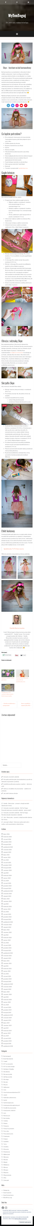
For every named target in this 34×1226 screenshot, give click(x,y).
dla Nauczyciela (7, 1077)
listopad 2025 (7, 844)
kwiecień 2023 (7, 906)
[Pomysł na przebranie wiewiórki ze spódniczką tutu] (22, 673)
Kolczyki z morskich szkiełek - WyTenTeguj (16, 808)
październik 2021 (8, 953)
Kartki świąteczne (8, 1102)
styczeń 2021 (7, 976)
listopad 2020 (7, 981)
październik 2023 (8, 891)
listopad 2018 (7, 1043)
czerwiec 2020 (7, 994)
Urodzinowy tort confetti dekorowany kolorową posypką (7, 694)
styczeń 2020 (7, 1007)
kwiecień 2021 (7, 968)
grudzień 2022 (7, 917)
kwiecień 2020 (7, 999)
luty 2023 (6, 911)
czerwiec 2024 (7, 870)
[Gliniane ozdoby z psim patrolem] (7, 673)
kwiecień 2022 (7, 937)
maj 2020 (6, 997)
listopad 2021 (7, 950)
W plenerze (6, 1152)
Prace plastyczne (8, 1133)
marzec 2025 (7, 857)
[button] (17, 118)
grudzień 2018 (7, 1041)
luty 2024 (6, 880)
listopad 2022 (7, 919)
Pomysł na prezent (8, 1128)
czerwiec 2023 (7, 901)
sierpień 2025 (7, 852)
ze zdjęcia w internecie (16, 352)
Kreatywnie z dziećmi (9, 1110)
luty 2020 (6, 1004)
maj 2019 (6, 1028)
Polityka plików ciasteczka (20, 1218)
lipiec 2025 (6, 855)
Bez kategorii (7, 1056)
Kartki (5, 1100)
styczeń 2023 (7, 914)
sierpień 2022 (7, 927)
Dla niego (6, 1079)
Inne (4, 1090)
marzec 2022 (7, 940)
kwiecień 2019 (7, 1030)
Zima (4, 1177)
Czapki (5, 1061)
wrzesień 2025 (7, 849)
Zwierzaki (6, 1180)
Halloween (6, 1087)
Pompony (6, 1126)
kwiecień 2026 (7, 836)
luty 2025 (6, 860)
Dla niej (5, 1082)
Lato (4, 1113)
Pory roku (6, 1131)
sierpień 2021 (7, 958)
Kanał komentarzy (8, 1195)
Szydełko (6, 1141)
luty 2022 (6, 942)
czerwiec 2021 (7, 963)
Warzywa (6, 1157)
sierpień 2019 (7, 1020)
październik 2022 (8, 922)
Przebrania (6, 1136)
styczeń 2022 (7, 945)
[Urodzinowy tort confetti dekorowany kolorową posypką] (7, 687)
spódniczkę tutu (23, 168)
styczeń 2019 (7, 1038)
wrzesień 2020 (7, 986)
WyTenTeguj (17, 15)
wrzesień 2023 (7, 893)
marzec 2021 (7, 971)
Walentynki (6, 1154)
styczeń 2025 (7, 862)
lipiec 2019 (6, 1023)
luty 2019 (6, 1036)
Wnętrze (5, 1172)
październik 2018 (8, 1046)
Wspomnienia (7, 1175)
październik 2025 (8, 847)
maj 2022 (6, 935)
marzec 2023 (7, 909)
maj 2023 (6, 904)
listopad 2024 (7, 867)
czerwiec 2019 (7, 1025)
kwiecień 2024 (7, 875)
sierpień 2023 (7, 896)
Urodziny (5, 1146)
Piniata (5, 1123)
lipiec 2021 (6, 961)
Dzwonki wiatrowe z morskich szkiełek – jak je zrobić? (16, 810)
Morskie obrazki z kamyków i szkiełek (11, 815)
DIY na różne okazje (9, 1066)
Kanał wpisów (7, 1192)
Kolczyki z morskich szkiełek (11, 777)
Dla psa (5, 1084)
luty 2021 (6, 973)
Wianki (5, 1162)
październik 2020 (8, 984)
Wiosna (5, 1167)
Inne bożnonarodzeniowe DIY (11, 1092)
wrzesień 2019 (7, 1017)
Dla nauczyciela (7, 1074)
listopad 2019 (7, 1012)
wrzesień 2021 (7, 955)
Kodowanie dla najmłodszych (11, 1105)
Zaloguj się (6, 1190)
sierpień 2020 (7, 989)
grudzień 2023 (7, 886)
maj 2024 (6, 873)
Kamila (5, 803)
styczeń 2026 (7, 839)
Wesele (5, 1159)
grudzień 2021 (7, 948)
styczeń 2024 (7, 883)
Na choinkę (6, 1118)
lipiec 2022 (6, 930)
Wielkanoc (6, 1165)
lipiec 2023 (6, 898)
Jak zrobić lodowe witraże (10, 793)
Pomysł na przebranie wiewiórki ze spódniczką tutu (22, 679)
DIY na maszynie (8, 1064)
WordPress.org (7, 1197)
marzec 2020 (7, 1002)
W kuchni (6, 1149)
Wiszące (5, 1170)
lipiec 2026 (6, 834)
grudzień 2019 (7, 1010)
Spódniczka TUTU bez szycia (14, 549)
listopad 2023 (7, 888)
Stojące (5, 1139)
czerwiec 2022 (7, 932)
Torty (5, 1144)
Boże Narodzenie (8, 1059)
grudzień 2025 (7, 842)
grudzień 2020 (7, 979)
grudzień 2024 (7, 865)
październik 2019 (8, 1015)
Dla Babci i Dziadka (8, 1069)
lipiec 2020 (6, 992)
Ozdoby (5, 1121)
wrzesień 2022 (7, 924)
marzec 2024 (7, 878)
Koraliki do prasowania (9, 1108)
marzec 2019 (7, 1033)
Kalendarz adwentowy (9, 1097)
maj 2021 (6, 966)
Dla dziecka (6, 1071)
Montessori (6, 1115)
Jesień (5, 1095)
